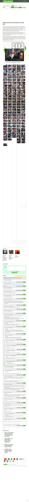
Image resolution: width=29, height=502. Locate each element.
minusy (21, 311)
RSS (4, 456)
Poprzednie (4, 50)
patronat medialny (16, 456)
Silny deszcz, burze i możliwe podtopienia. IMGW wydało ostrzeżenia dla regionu (8, 436)
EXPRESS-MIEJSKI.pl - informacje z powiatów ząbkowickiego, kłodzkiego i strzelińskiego (8, 1)
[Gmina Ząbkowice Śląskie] (8, 450)
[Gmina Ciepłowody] (13, 450)
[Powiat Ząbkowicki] (5, 450)
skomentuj (24, 311)
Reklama (4, 7)
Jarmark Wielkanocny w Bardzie (17, 247)
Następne (25, 48)
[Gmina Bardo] (11, 450)
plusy (19, 311)
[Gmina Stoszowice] (21, 450)
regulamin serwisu (21, 456)
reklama (7, 456)
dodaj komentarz (14, 263)
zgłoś (16, 311)
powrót (4, 418)
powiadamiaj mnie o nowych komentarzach (20, 266)
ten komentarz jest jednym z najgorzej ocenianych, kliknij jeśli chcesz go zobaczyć (14, 275)
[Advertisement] (14, 16)
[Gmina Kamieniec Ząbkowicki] (16, 450)
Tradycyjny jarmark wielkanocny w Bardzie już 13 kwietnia (11, 248)
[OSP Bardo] (12, 452)
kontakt (13, 456)
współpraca (10, 456)
